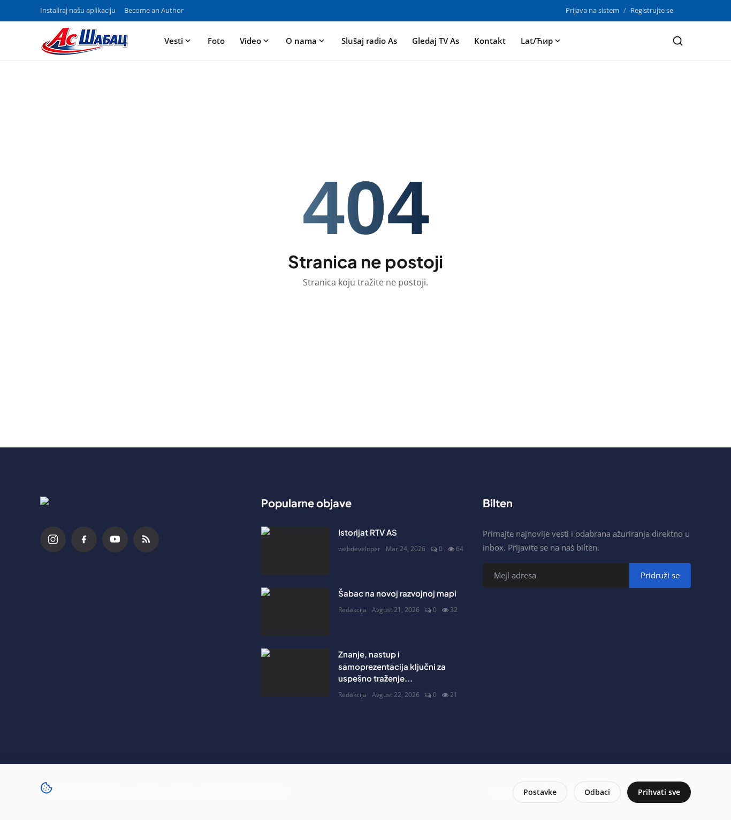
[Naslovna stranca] (87, 40)
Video (250, 40)
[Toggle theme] (686, 10)
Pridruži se (660, 575)
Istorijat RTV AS (367, 532)
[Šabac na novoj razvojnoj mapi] (295, 611)
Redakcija (352, 609)
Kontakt (490, 40)
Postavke (540, 792)
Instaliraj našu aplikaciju (78, 10)
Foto (216, 40)
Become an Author (154, 10)
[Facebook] (84, 539)
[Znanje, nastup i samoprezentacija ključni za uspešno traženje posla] (295, 672)
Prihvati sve (659, 792)
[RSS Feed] (146, 539)
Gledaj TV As (435, 40)
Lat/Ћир (537, 40)
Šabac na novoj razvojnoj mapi (397, 593)
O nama (301, 40)
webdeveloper (359, 548)
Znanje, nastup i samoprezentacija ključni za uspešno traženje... (392, 666)
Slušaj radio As (369, 40)
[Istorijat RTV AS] (295, 551)
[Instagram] (53, 539)
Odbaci (597, 792)
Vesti (173, 40)
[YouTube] (115, 539)
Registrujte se (651, 10)
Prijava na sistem (592, 10)
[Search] (678, 40)
